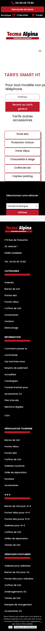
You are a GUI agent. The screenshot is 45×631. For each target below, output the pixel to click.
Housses (9, 478)
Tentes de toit (12, 544)
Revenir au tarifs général (22, 107)
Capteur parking (22, 176)
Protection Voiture (22, 142)
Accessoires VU (13, 611)
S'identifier (22, 15)
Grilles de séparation (16, 538)
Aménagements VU (15, 591)
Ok (10, 627)
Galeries (9, 282)
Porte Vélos (23, 150)
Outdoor (9, 321)
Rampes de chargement (18, 604)
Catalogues (11, 380)
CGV (7, 415)
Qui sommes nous (14, 361)
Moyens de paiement (16, 367)
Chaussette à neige (22, 159)
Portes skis (10, 295)
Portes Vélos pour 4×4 (17, 512)
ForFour (22, 97)
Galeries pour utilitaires (17, 565)
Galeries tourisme (14, 465)
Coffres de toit (12, 308)
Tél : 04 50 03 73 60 (15, 261)
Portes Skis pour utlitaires (18, 578)
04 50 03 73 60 (24, 3)
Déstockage (11, 327)
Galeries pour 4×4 (14, 525)
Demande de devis (22, 9)
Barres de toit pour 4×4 (17, 506)
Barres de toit (12, 288)
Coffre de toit (22, 167)
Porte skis (22, 134)
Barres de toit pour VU (16, 572)
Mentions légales (13, 406)
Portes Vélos (11, 301)
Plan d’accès (11, 400)
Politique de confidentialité (25, 627)
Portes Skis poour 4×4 (17, 519)
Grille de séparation (15, 472)
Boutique (6, 15)
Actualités (10, 374)
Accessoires (11, 314)
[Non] (42, 622)
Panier (39, 15)
